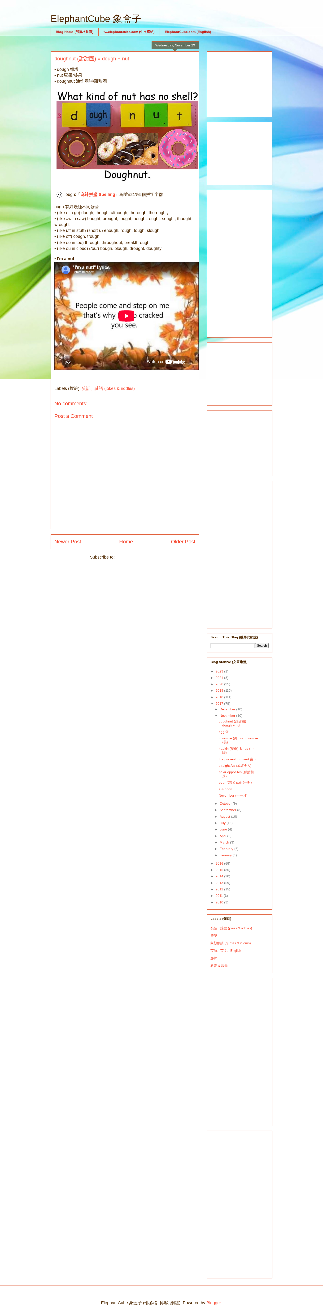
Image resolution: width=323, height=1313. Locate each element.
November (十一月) (233, 795)
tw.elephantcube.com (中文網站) (129, 32)
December (228, 709)
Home (126, 542)
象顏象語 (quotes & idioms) (230, 943)
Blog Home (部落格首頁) (74, 32)
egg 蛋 (224, 732)
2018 (220, 697)
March (225, 842)
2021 (220, 678)
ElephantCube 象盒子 (96, 19)
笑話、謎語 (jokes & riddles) (108, 388)
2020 (220, 684)
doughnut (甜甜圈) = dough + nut (234, 723)
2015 (220, 870)
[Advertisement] (245, 83)
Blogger (213, 1302)
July (223, 823)
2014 (220, 876)
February (227, 849)
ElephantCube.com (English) (188, 32)
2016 (220, 863)
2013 (220, 883)
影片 (213, 958)
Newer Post (67, 542)
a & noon (225, 789)
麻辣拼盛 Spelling (97, 194)
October (226, 803)
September (228, 810)
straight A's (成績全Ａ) (235, 765)
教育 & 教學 (219, 966)
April (223, 836)
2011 (220, 896)
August (225, 816)
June (224, 829)
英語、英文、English (225, 950)
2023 (220, 671)
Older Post (183, 542)
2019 (220, 690)
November (228, 715)
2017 (220, 703)
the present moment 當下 (238, 759)
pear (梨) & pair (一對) (235, 782)
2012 (220, 889)
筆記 (213, 936)
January (226, 855)
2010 (220, 902)
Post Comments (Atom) (138, 557)
